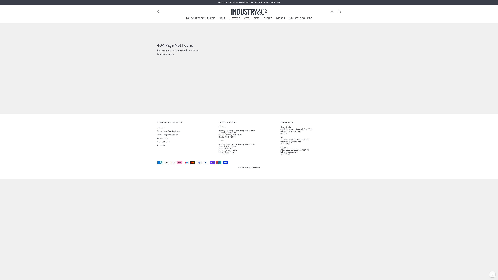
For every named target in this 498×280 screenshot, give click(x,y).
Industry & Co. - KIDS (300, 18)
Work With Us (162, 138)
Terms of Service (163, 142)
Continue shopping (165, 54)
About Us (160, 127)
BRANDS (280, 18)
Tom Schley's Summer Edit (200, 18)
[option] (249, 2)
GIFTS (256, 18)
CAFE (246, 18)
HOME (222, 18)
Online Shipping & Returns (167, 135)
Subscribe (161, 145)
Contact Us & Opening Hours (168, 131)
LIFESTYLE (235, 18)
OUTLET (268, 18)
